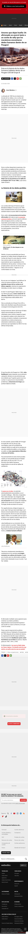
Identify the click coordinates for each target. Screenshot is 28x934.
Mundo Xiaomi (5, 882)
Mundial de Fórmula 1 (20, 847)
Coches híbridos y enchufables (6, 833)
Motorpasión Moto (18, 896)
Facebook (12, 78)
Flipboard (18, 78)
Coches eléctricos (19, 829)
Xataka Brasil (5, 918)
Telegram (20, 813)
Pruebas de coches (19, 837)
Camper (5, 25)
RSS (24, 813)
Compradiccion (5, 908)
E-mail (20, 78)
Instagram (17, 813)
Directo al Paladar (5, 894)
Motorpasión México (18, 923)
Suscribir (23, 800)
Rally (22, 652)
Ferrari (15, 25)
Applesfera (4, 877)
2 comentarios (6, 78)
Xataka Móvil (4, 875)
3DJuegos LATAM (18, 916)
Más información (22, 932)
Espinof (16, 885)
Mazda (20, 25)
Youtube (14, 813)
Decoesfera (4, 906)
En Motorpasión (7, 245)
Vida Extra (16, 875)
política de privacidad (20, 803)
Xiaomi (10, 25)
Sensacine (16, 883)
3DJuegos (16, 873)
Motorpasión (17, 894)
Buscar (26, 859)
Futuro (3, 847)
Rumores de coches (7, 840)
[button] (11, 90)
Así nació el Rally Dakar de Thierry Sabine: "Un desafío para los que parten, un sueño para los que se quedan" (13, 647)
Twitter (15, 78)
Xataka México (5, 916)
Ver (15, 723)
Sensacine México (18, 918)
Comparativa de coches (6, 843)
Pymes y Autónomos (18, 906)
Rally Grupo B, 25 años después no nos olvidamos (13, 248)
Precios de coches (19, 840)
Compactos (17, 832)
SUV (3, 837)
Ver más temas (6, 852)
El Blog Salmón (17, 904)
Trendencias (4, 904)
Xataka (3, 873)
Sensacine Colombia (18, 921)
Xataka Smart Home (6, 880)
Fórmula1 (4, 829)
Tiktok (6, 816)
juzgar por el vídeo (7, 491)
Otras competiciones (13, 652)
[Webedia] (6, 866)
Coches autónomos (19, 843)
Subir (22, 865)
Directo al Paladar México (7, 923)
